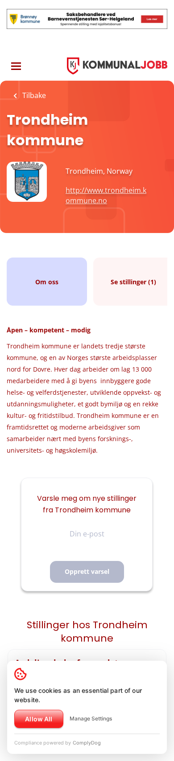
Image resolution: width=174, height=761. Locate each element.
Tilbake (33, 95)
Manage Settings (91, 718)
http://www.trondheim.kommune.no (106, 195)
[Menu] (16, 66)
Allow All (38, 719)
